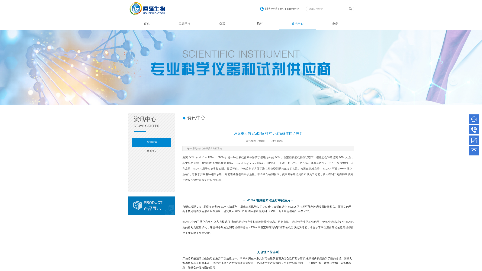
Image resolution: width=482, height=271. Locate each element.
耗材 (260, 23)
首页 (147, 23)
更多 (335, 23)
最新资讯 (152, 151)
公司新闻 (152, 142)
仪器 (222, 23)
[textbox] (328, 9)
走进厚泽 (184, 23)
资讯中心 (297, 23)
